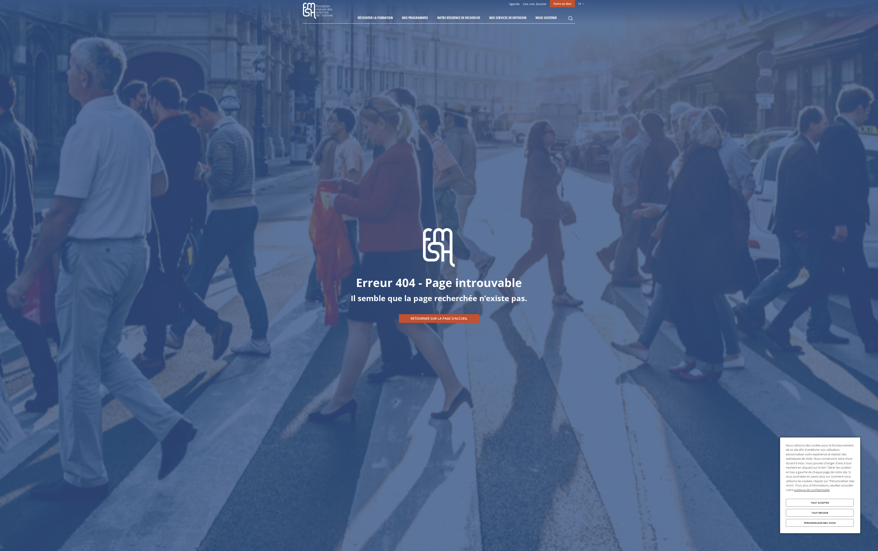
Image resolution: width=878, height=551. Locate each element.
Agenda (514, 4)
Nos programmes (415, 17)
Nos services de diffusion (507, 17)
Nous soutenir (546, 17)
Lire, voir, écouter (534, 4)
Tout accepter (820, 502)
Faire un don (562, 4)
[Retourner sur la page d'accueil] (439, 318)
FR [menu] (579, 3)
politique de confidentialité (812, 490)
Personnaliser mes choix (820, 522)
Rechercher (570, 18)
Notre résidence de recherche (458, 17)
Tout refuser (820, 512)
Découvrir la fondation (375, 17)
